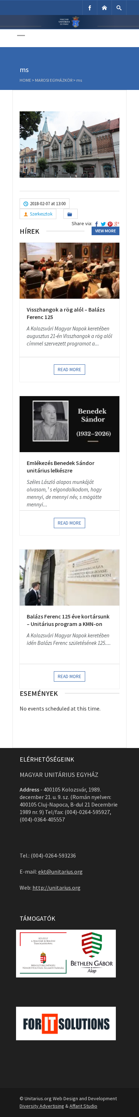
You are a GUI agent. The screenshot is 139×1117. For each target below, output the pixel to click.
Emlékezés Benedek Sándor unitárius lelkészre (60, 466)
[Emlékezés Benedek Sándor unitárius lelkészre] (69, 424)
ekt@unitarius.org (60, 871)
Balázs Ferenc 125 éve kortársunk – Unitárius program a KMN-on (68, 620)
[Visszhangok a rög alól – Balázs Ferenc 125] (69, 270)
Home (25, 80)
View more (105, 230)
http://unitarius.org (56, 887)
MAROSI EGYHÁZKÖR (53, 80)
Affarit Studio (83, 1106)
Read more (69, 370)
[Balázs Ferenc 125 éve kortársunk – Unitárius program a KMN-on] (69, 577)
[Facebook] (90, 7)
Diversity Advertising (42, 1106)
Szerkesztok (41, 214)
